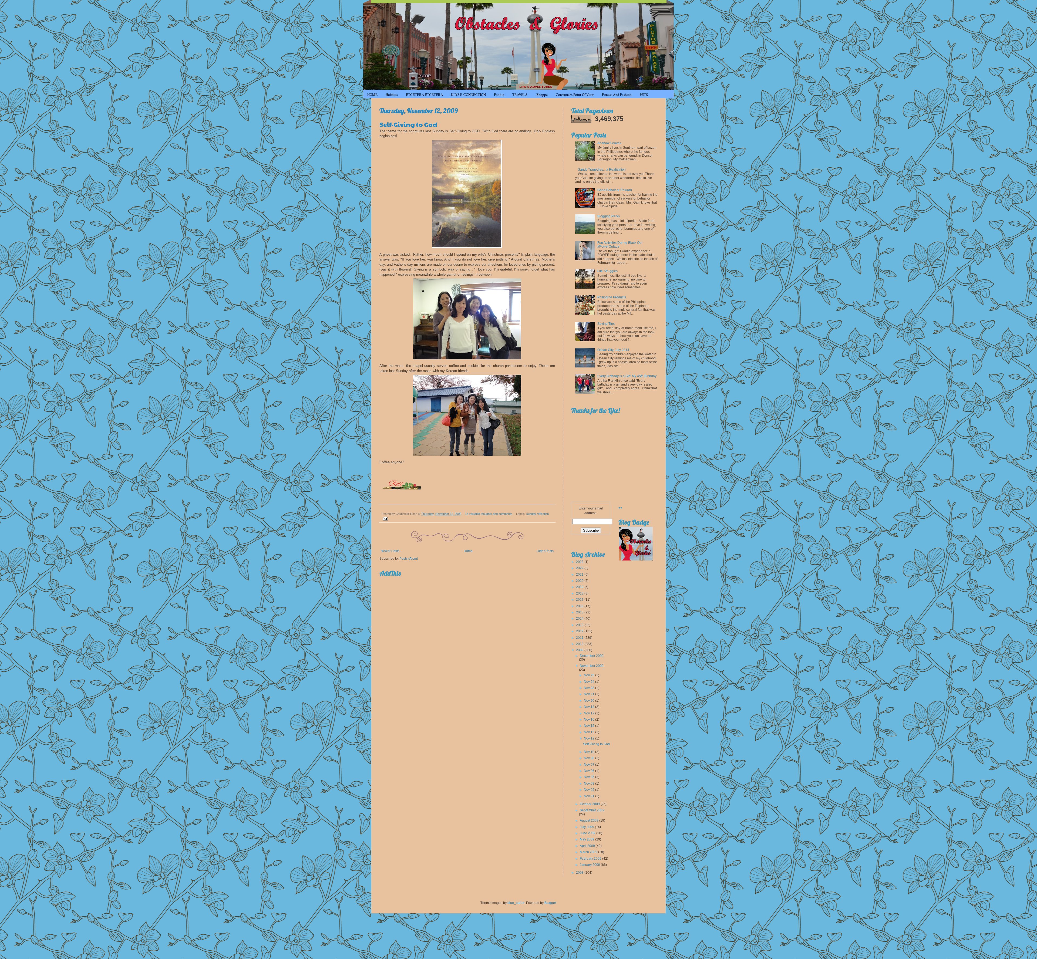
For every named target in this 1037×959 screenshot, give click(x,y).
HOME (372, 94)
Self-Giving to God (408, 124)
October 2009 (590, 804)
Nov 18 (589, 707)
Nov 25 (589, 675)
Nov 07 (589, 764)
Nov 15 (589, 726)
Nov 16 (589, 719)
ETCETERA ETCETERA (424, 94)
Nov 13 (589, 732)
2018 (580, 593)
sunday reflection (537, 513)
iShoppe (542, 94)
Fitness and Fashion (617, 94)
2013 (580, 625)
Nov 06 (589, 771)
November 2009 (592, 666)
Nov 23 (589, 688)
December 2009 (592, 656)
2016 (580, 606)
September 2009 (592, 810)
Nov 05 (589, 777)
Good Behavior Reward (614, 190)
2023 (580, 562)
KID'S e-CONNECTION (468, 94)
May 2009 (587, 839)
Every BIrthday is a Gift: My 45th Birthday (626, 376)
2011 (580, 638)
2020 (580, 581)
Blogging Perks (608, 216)
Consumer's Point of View (575, 94)
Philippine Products (611, 297)
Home (468, 551)
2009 (580, 650)
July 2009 (587, 827)
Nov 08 (589, 758)
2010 (580, 644)
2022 (580, 568)
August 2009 (589, 820)
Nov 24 (589, 682)
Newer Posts (390, 551)
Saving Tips (606, 324)
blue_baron (515, 903)
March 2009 (589, 852)
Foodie (499, 94)
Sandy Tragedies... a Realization (602, 169)
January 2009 (590, 865)
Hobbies (392, 94)
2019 (580, 587)
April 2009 (588, 846)
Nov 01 (589, 796)
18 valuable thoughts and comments (488, 513)
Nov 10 (589, 752)
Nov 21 (589, 694)
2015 (580, 612)
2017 (580, 600)
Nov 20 (589, 701)
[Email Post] (385, 518)
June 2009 (588, 833)
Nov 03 (589, 783)
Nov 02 (589, 790)
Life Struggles (607, 271)
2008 (580, 872)
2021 (580, 574)
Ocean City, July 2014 (613, 350)
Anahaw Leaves (609, 143)
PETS (644, 94)
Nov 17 (589, 713)
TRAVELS (519, 94)
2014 (580, 618)
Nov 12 (589, 738)
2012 (580, 631)
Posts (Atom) (408, 558)
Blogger (550, 903)
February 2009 (591, 858)
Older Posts (545, 551)
